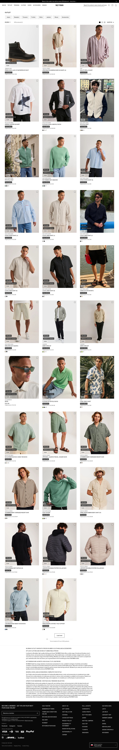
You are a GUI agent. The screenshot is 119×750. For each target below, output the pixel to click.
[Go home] (59, 5)
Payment (45, 723)
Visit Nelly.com (67, 712)
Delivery (45, 720)
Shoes (56, 17)
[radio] (100, 22)
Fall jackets (86, 706)
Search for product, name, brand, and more (94, 5)
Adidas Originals (107, 729)
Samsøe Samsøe (107, 718)
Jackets (49, 17)
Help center (46, 706)
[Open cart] (116, 5)
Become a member (8, 713)
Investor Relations (68, 729)
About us (65, 706)
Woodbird (105, 732)
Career (64, 734)
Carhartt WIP (106, 715)
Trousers (25, 17)
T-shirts (33, 17)
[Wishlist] (112, 5)
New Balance (106, 726)
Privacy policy (67, 720)
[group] (102, 22)
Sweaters (16, 17)
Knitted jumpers (87, 720)
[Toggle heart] (37, 26)
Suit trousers (87, 715)
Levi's (104, 709)
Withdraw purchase (49, 726)
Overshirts (86, 709)
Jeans (8, 17)
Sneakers (85, 732)
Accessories (65, 17)
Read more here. (29, 720)
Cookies (65, 715)
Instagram (12, 726)
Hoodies (85, 726)
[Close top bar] (116, 1)
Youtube (19, 726)
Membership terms (48, 709)
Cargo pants (86, 712)
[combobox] (110, 22)
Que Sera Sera (107, 706)
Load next (59, 635)
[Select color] (80, 407)
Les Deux (105, 712)
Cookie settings (67, 718)
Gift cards (65, 709)
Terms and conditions (7, 745)
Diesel (104, 723)
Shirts (41, 17)
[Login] (109, 5)
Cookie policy (25, 745)
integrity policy (14, 719)
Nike (103, 720)
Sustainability (67, 731)
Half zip (84, 723)
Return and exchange (49, 717)
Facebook (4, 726)
